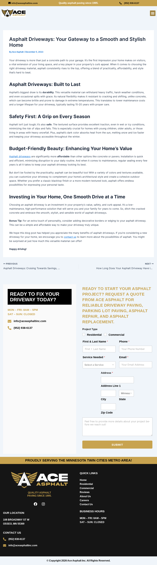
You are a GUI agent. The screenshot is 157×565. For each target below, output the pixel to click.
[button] (152, 13)
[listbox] (99, 364)
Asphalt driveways (20, 156)
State (122, 399)
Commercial (116, 334)
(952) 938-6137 (131, 3)
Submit (117, 444)
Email (123, 357)
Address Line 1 (111, 385)
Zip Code (107, 412)
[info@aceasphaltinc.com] (9, 3)
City (103, 399)
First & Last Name (95, 341)
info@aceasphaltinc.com (24, 3)
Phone (124, 341)
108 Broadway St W (16, 519)
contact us (70, 236)
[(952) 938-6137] (120, 3)
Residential (94, 334)
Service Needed (94, 357)
